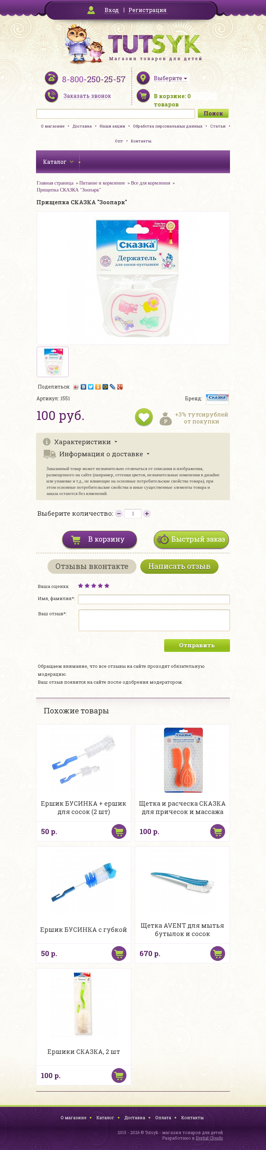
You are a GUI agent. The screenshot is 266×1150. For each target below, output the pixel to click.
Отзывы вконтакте (91, 566)
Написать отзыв (179, 566)
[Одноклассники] (98, 386)
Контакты (141, 140)
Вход (112, 9)
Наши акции (112, 126)
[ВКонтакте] (83, 386)
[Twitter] (91, 386)
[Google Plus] (120, 386)
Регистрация (147, 9)
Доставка (82, 126)
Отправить (197, 645)
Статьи (217, 126)
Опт (119, 140)
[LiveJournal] (112, 386)
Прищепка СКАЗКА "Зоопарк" (69, 190)
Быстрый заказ (198, 538)
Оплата (163, 1117)
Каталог (105, 1117)
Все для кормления (150, 183)
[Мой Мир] (105, 386)
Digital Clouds (209, 1138)
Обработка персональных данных (167, 126)
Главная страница (55, 183)
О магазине (52, 126)
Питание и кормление (102, 183)
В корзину (106, 538)
